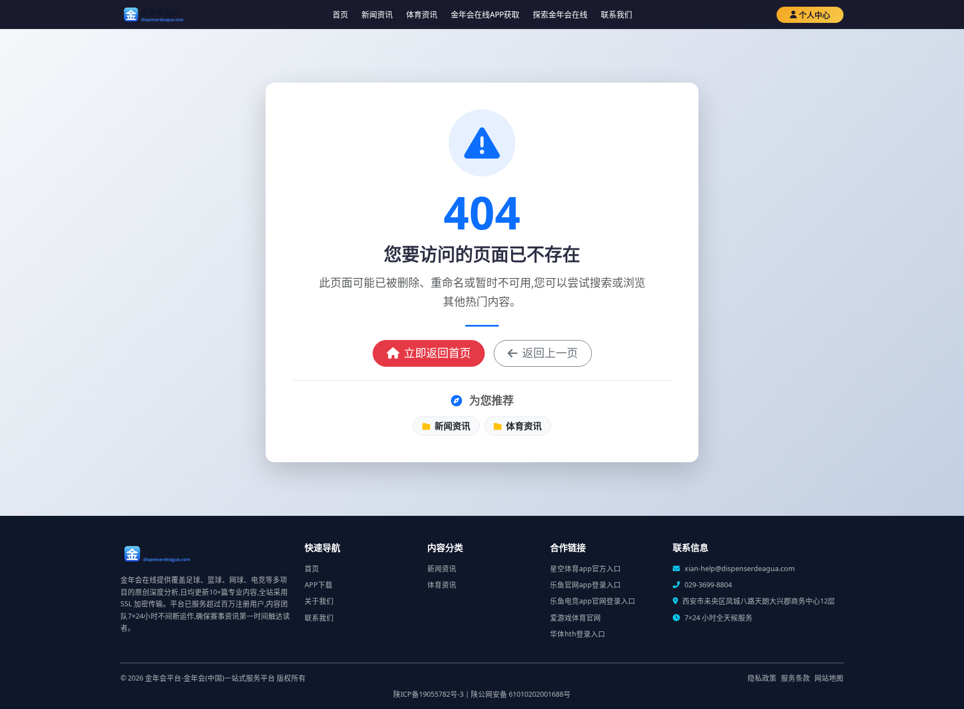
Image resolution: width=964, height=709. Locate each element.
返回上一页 (550, 353)
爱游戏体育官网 (575, 617)
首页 (340, 14)
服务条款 (795, 678)
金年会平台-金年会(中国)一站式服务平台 (210, 678)
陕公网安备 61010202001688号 (521, 694)
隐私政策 (762, 678)
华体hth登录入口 (577, 634)
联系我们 (616, 14)
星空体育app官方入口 (585, 568)
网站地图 (829, 678)
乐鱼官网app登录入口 (585, 585)
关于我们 (319, 601)
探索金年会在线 (560, 14)
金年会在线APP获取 (485, 14)
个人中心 (814, 14)
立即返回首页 (437, 353)
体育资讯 (421, 14)
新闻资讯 (377, 14)
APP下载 (318, 585)
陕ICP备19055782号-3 (428, 694)
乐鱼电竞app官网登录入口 (592, 601)
